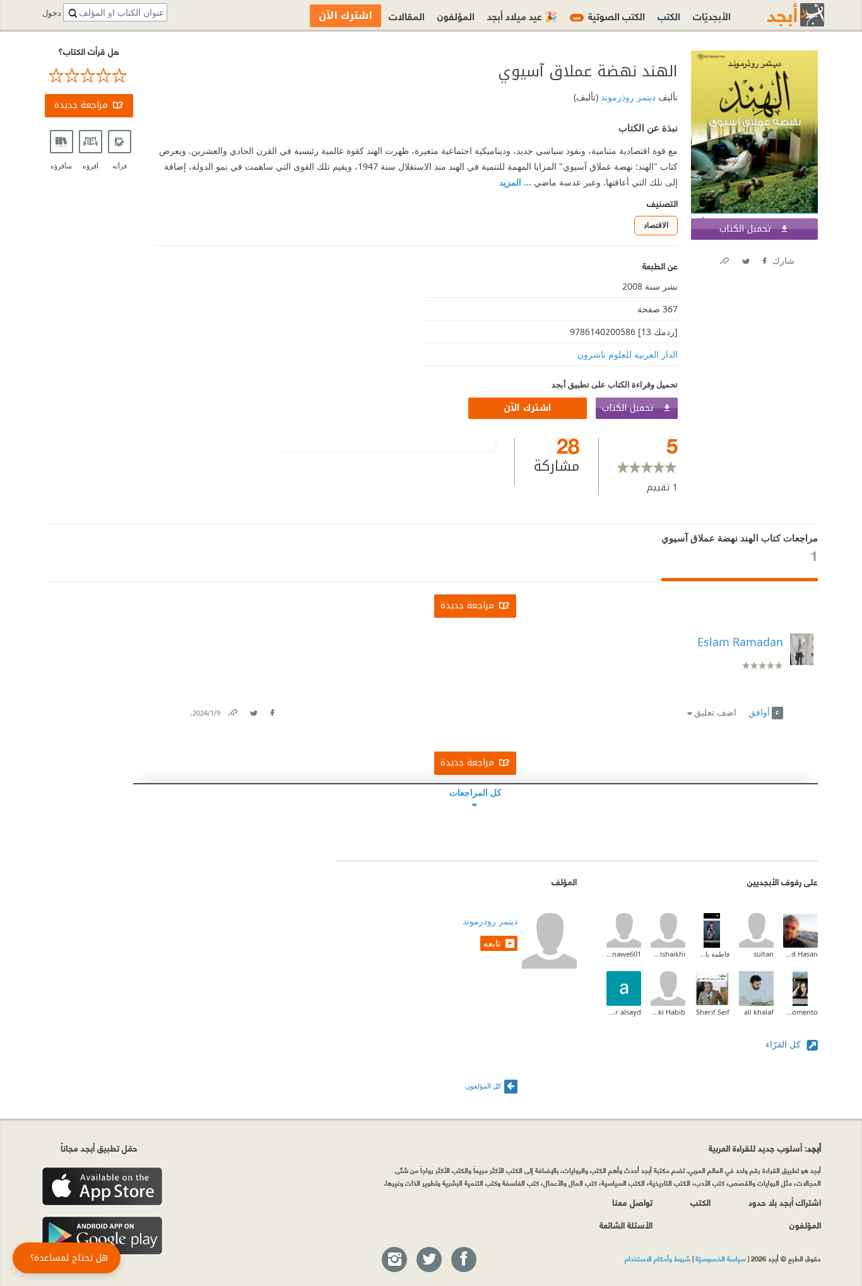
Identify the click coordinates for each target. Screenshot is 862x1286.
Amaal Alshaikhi (668, 954)
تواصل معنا (632, 1202)
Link (232, 710)
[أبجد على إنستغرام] (394, 1260)
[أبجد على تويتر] (428, 1260)
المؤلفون (456, 15)
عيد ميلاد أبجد (522, 15)
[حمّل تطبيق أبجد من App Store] (102, 1186)
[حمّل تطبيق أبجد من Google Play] (102, 1236)
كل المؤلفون (483, 1085)
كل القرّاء (784, 1044)
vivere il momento (800, 1012)
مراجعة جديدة (81, 105)
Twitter (745, 258)
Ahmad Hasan (800, 954)
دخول (51, 13)
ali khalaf (759, 1012)
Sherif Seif (712, 1012)
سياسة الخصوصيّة (720, 1258)
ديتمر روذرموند (627, 97)
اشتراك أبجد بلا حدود (784, 1202)
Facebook (763, 258)
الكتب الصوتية (609, 15)
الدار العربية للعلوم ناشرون (627, 354)
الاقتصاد (656, 225)
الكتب (669, 15)
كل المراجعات (475, 792)
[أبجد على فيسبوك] (463, 1260)
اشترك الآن (528, 407)
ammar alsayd (623, 1012)
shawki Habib (668, 1012)
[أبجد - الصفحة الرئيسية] (780, 15)
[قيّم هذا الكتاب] (89, 76)
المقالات (407, 15)
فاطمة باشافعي (712, 954)
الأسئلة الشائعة (625, 1224)
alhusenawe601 (623, 954)
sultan (763, 954)
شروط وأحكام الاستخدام (657, 1258)
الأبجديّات (712, 15)
